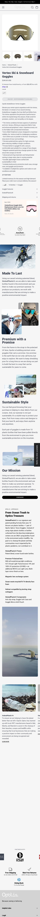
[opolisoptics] (20, 7)
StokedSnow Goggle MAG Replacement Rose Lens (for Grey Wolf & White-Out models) (14, 208)
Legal (4, 915)
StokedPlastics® (7, 193)
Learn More (20, 497)
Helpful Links (6, 908)
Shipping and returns (9, 197)
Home (4, 65)
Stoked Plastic (12, 65)
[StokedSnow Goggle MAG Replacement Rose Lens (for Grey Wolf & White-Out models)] (31, 208)
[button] (32, 7)
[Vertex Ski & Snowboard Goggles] (7, 56)
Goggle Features (7, 189)
